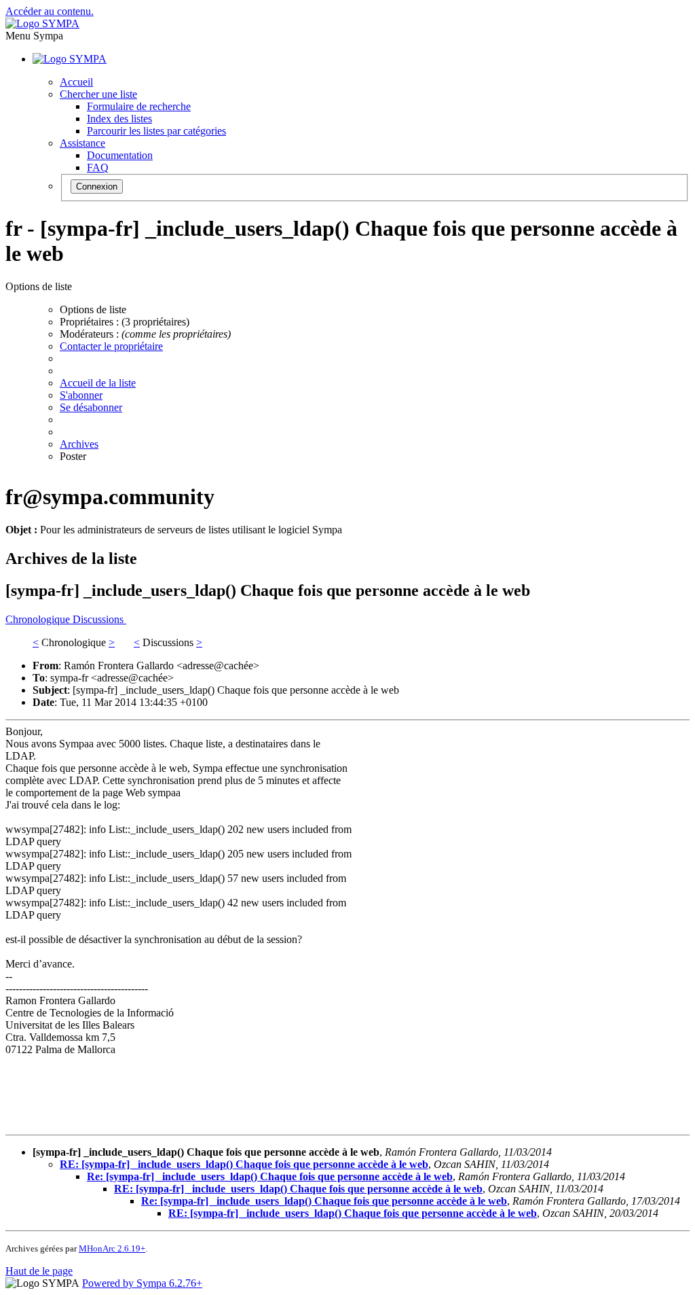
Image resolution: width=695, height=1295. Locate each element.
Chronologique (39, 619)
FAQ (98, 167)
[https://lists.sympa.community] (42, 23)
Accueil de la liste (98, 383)
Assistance (82, 143)
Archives (79, 444)
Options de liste (93, 309)
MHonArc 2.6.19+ (112, 1248)
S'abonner (81, 395)
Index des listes (119, 118)
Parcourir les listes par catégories (156, 131)
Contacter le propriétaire (111, 346)
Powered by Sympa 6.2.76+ (142, 1283)
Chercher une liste (98, 94)
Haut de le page (39, 1271)
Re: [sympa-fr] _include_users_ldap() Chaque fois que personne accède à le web (270, 1176)
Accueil (76, 82)
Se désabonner (91, 407)
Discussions (99, 619)
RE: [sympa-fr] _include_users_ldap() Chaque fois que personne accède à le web (244, 1164)
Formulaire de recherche (139, 106)
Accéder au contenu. (49, 11)
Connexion (96, 186)
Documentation (120, 155)
